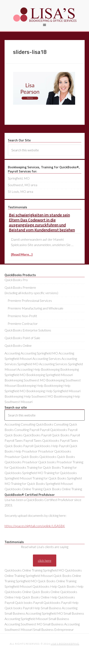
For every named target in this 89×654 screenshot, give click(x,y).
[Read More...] (21, 254)
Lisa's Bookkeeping (45, 14)
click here (44, 560)
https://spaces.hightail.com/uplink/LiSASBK (35, 526)
